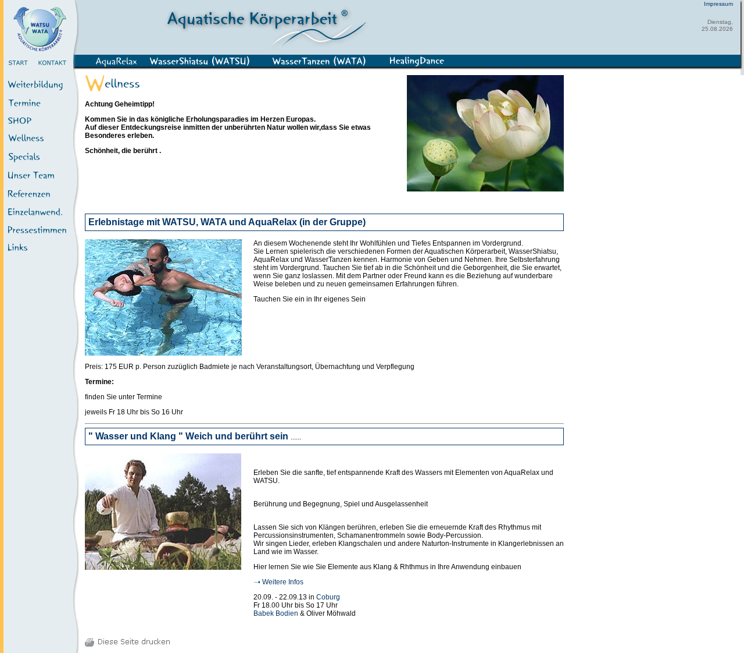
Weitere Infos (282, 582)
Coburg (328, 597)
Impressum (718, 4)
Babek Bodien (276, 613)
